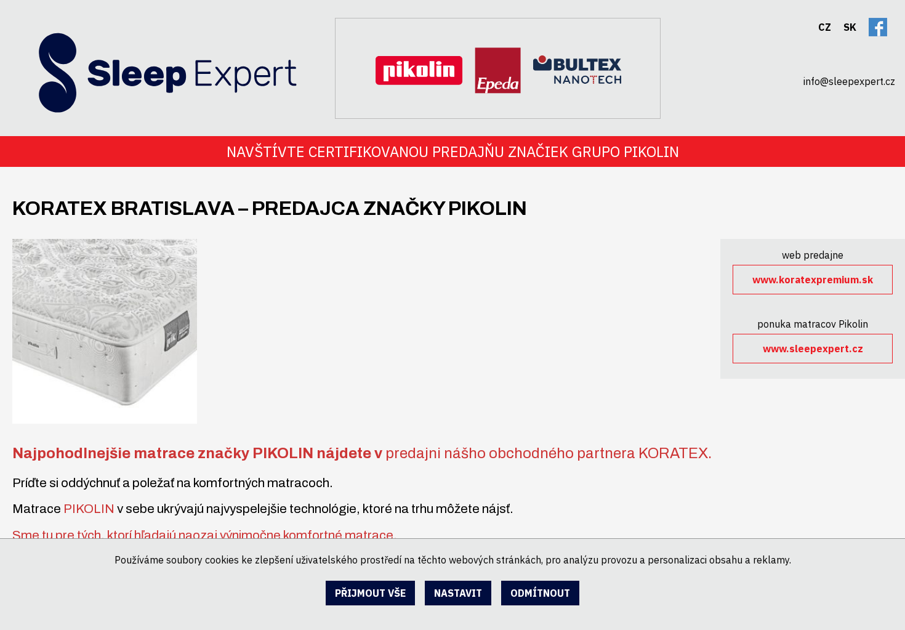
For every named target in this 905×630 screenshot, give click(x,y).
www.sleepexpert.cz (813, 348)
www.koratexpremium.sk (812, 279)
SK (849, 27)
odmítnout (540, 593)
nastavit (458, 593)
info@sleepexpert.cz (849, 81)
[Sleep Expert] (149, 58)
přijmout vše (370, 593)
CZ (824, 27)
